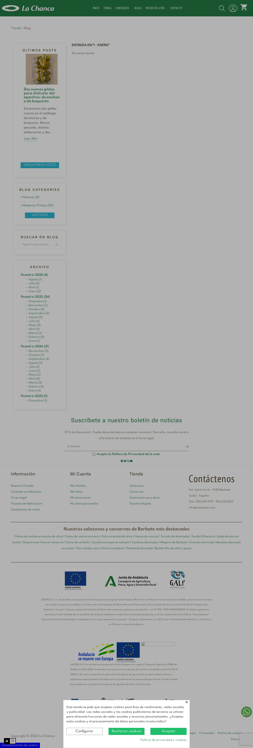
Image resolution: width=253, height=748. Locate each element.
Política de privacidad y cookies (163, 740)
